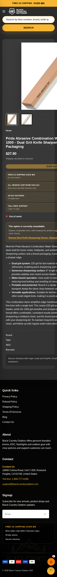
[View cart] (51, 562)
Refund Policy (9, 401)
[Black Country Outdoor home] (18, 11)
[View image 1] (12, 119)
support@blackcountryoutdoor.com (20, 484)
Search (29, 27)
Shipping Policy (10, 407)
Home (9, 130)
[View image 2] (26, 119)
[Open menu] (4, 11)
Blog (4, 417)
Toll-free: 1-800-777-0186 (15, 479)
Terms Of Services (11, 412)
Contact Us (8, 422)
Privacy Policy (9, 396)
